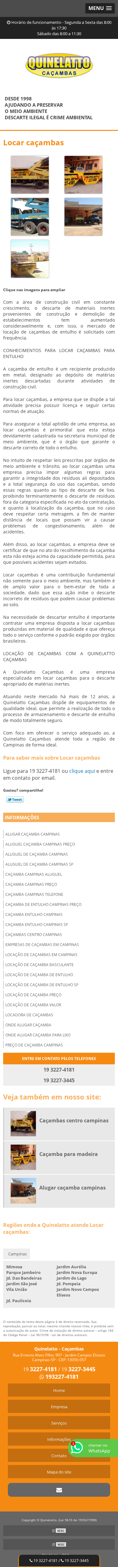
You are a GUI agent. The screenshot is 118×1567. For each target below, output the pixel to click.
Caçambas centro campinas (33, 934)
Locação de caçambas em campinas (41, 954)
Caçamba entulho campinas (34, 914)
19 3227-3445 (76, 1560)
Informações (22, 817)
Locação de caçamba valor (33, 1005)
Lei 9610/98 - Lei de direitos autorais (59, 1335)
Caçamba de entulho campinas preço (43, 904)
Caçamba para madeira (68, 1154)
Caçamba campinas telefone (34, 894)
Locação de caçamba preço (33, 994)
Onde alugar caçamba (28, 1025)
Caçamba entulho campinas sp (36, 924)
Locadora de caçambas (29, 1015)
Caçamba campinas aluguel (33, 874)
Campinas (17, 1254)
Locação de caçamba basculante (39, 964)
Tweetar (15, 799)
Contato (59, 1455)
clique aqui (82, 770)
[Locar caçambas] (29, 174)
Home (59, 1390)
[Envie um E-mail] (59, 1490)
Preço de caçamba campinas (34, 1045)
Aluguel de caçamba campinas (36, 854)
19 (40, 1369)
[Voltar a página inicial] (59, 61)
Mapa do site (59, 1472)
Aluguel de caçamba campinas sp (39, 864)
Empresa (59, 1406)
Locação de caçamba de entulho (39, 974)
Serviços (59, 1423)
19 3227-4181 (45, 1560)
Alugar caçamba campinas (32, 834)
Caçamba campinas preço (31, 884)
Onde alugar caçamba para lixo (37, 1035)
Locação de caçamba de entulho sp (41, 984)
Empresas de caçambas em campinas (42, 944)
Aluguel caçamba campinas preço (40, 844)
